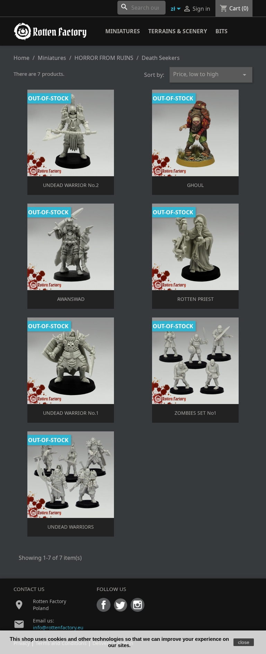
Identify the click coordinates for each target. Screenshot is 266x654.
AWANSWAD (71, 299)
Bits (221, 31)
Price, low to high (211, 74)
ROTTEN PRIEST (195, 299)
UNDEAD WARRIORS (70, 526)
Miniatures (122, 31)
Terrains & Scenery (177, 31)
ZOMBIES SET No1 (195, 413)
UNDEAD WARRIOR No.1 (71, 413)
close (243, 642)
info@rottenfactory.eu (58, 627)
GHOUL (195, 185)
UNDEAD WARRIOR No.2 (71, 185)
